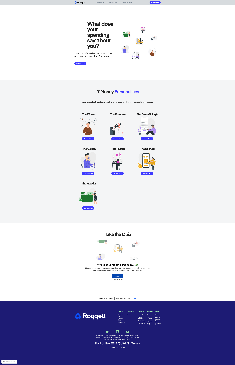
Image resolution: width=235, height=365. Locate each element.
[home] (80, 2)
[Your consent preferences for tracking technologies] (9, 362)
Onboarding (155, 2)
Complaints (141, 323)
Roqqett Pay (120, 315)
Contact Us (141, 321)
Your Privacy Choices (123, 298)
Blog (148, 315)
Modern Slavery (157, 320)
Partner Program (140, 318)
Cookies (157, 317)
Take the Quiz (80, 63)
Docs (128, 315)
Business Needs (120, 319)
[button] (100, 2)
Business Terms (158, 324)
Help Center (149, 324)
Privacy (157, 315)
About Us (140, 315)
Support (149, 321)
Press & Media (149, 318)
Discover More (88, 139)
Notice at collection (106, 298)
